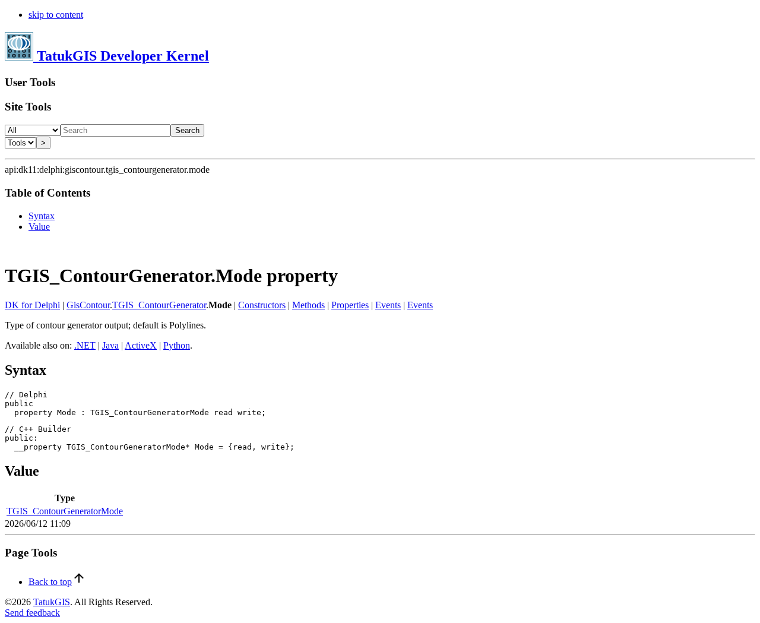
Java (110, 345)
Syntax (41, 216)
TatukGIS (51, 602)
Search (187, 130)
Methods (308, 305)
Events (388, 305)
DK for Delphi (32, 305)
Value (39, 227)
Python (176, 345)
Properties (350, 305)
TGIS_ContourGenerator (159, 305)
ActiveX (141, 345)
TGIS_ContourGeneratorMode (65, 511)
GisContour (88, 305)
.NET (85, 345)
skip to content (55, 15)
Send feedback (32, 613)
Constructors (262, 305)
